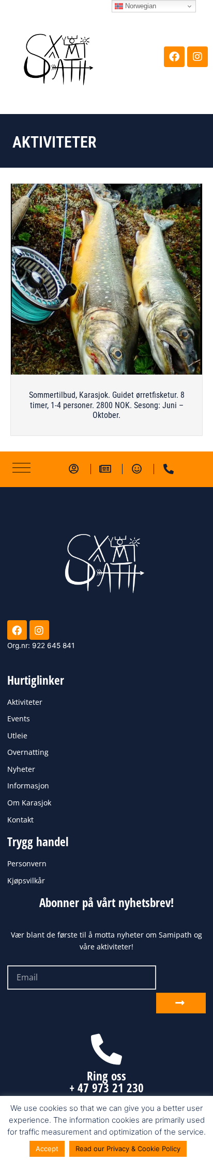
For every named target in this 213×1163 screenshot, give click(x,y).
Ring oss (106, 1076)
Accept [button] (47, 1148)
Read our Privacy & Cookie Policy (127, 1148)
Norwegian (139, 6)
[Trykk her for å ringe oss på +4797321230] (106, 1049)
